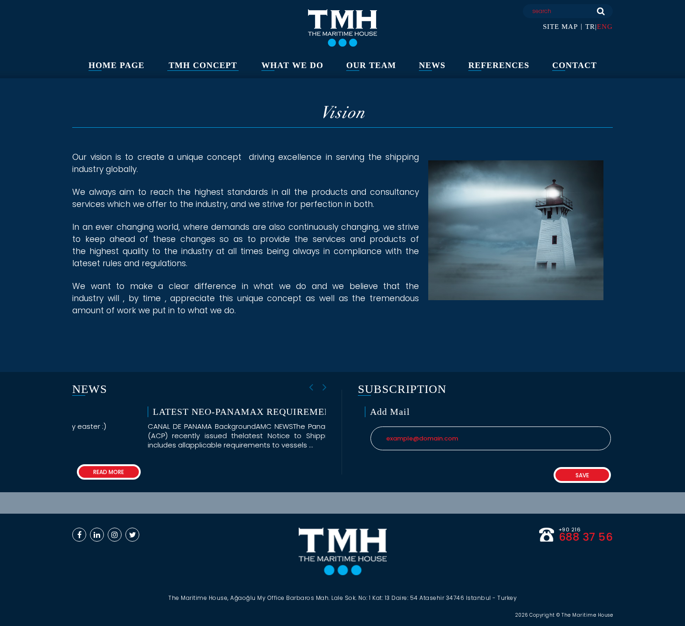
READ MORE (293, 472)
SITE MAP (560, 26)
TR (590, 26)
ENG (605, 26)
